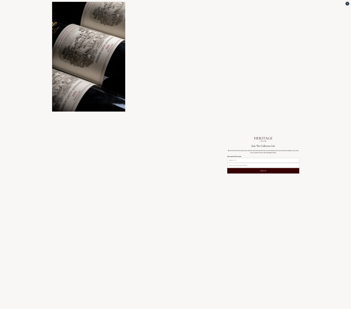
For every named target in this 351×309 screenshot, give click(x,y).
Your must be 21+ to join (234, 156)
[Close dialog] (347, 3)
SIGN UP (263, 171)
